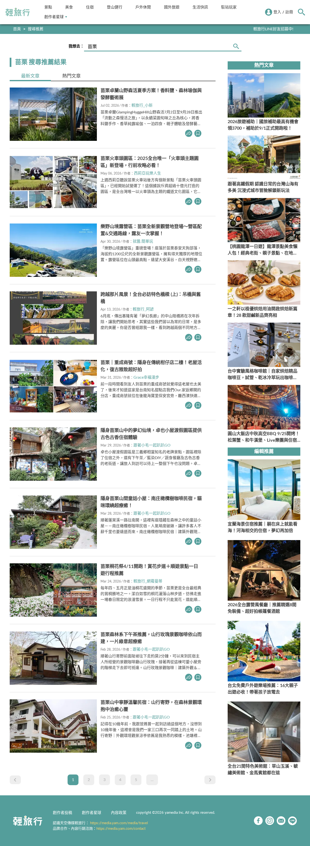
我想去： (76, 46)
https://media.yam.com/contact (121, 828)
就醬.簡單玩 (143, 241)
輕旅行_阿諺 (143, 309)
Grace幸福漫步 (146, 377)
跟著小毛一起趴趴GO (151, 445)
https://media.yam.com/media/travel (119, 823)
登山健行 (114, 7)
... (152, 780)
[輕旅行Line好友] (292, 820)
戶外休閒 (143, 7)
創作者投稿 (62, 813)
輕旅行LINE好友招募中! (273, 29)
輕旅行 (18, 12)
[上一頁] (15, 779)
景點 (48, 7)
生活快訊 (200, 7)
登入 (277, 12)
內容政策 (118, 813)
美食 (69, 7)
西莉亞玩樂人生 (147, 173)
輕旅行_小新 (142, 105)
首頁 (17, 29)
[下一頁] (210, 779)
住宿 (90, 7)
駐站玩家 (229, 7)
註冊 (289, 12)
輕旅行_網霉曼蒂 (147, 581)
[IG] (269, 820)
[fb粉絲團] (258, 820)
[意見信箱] (281, 820)
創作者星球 (54, 17)
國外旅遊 (171, 7)
